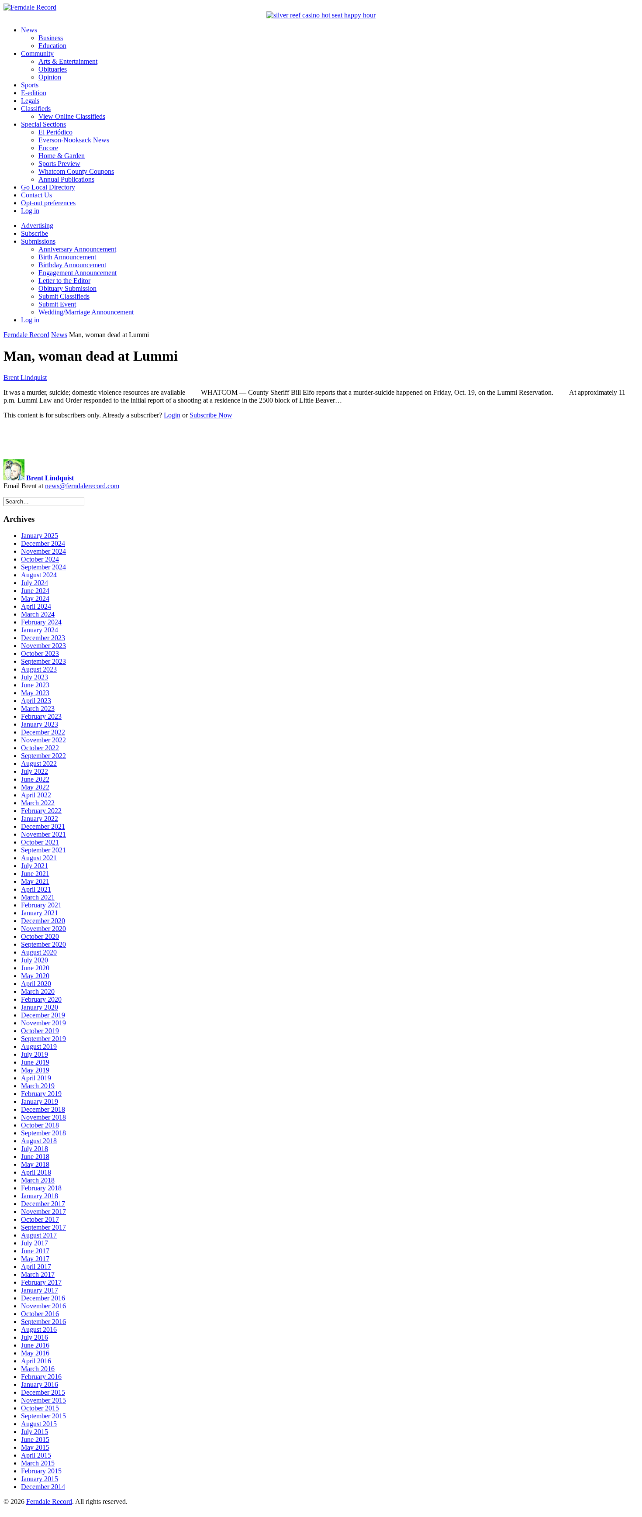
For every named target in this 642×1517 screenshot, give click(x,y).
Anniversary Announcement (77, 249)
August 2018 (39, 1141)
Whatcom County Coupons (76, 171)
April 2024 (36, 606)
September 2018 (43, 1133)
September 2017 (43, 1227)
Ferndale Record (26, 334)
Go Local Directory (48, 187)
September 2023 (43, 661)
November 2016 (43, 1306)
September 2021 (43, 850)
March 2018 (38, 1180)
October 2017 (40, 1219)
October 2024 (40, 559)
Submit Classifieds (64, 296)
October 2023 (40, 653)
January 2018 (39, 1196)
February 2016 (41, 1376)
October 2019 (40, 1030)
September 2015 (43, 1416)
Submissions (38, 241)
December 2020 (43, 920)
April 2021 (36, 889)
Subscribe (34, 233)
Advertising (37, 225)
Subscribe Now (211, 415)
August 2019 (39, 1046)
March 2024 (38, 614)
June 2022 (35, 779)
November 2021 (43, 834)
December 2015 (43, 1392)
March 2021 (38, 897)
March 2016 (38, 1368)
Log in (30, 210)
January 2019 (39, 1101)
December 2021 (43, 826)
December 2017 (43, 1203)
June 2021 (35, 873)
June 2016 (35, 1345)
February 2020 (41, 999)
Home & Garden (61, 155)
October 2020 (40, 936)
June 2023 (35, 685)
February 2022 (41, 810)
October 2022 (40, 748)
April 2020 (36, 983)
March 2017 (38, 1274)
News (29, 30)
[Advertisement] (321, 439)
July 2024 (34, 582)
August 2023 (39, 669)
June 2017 (35, 1251)
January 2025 (39, 535)
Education (52, 45)
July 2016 (34, 1337)
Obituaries (52, 69)
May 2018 (35, 1164)
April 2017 (36, 1266)
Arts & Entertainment (67, 61)
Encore (48, 148)
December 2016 (43, 1298)
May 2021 (35, 881)
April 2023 (36, 700)
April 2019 (36, 1078)
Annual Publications (66, 179)
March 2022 (38, 803)
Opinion (49, 77)
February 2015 (41, 1471)
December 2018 (43, 1109)
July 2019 (34, 1054)
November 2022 (43, 740)
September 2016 (43, 1321)
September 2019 (43, 1038)
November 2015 (43, 1400)
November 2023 (43, 645)
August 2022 (39, 763)
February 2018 (41, 1188)
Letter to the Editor (64, 280)
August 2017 (39, 1235)
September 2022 (43, 755)
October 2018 (40, 1125)
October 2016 (40, 1313)
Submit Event (57, 304)
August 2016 (39, 1329)
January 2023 (39, 724)
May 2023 (35, 692)
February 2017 (41, 1282)
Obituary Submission (67, 288)
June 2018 (35, 1156)
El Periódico (55, 132)
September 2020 (43, 944)
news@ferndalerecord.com (82, 486)
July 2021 (34, 865)
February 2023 (41, 716)
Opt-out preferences (48, 203)
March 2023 (38, 708)
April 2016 (36, 1361)
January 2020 (39, 1007)
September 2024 (43, 567)
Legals (30, 100)
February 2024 (41, 622)
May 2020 (35, 975)
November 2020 (43, 928)
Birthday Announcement (72, 265)
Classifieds (36, 108)
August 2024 (39, 575)
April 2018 (36, 1172)
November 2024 (43, 551)
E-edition (33, 93)
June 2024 (35, 590)
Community (37, 53)
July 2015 (34, 1431)
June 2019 (35, 1062)
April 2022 (36, 795)
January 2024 (39, 630)
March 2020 (38, 991)
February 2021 (41, 905)
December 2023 (43, 637)
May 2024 (35, 598)
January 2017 (39, 1290)
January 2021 (39, 913)
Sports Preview (59, 163)
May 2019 (35, 1070)
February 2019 (41, 1093)
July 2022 (34, 771)
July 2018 (34, 1148)
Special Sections (43, 124)
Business (50, 37)
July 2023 (34, 677)
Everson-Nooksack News (73, 140)
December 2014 (43, 1486)
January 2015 (39, 1479)
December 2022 (43, 732)
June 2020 (35, 968)
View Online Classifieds (71, 116)
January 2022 (39, 818)
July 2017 (34, 1243)
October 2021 (40, 842)
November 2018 (43, 1117)
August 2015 (39, 1423)
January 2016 (39, 1384)
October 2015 (40, 1408)
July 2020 (34, 960)
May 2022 (35, 787)
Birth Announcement (67, 257)
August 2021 (39, 858)
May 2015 (35, 1447)
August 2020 (39, 952)
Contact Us (36, 195)
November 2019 (43, 1023)
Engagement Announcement (77, 272)
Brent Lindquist (25, 377)
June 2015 (35, 1439)
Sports (29, 85)
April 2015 (36, 1455)
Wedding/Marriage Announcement (86, 312)
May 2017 (35, 1258)
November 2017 (43, 1211)
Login (172, 415)
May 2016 (35, 1353)
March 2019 (38, 1085)
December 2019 (43, 1015)
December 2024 (43, 543)
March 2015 (38, 1463)
